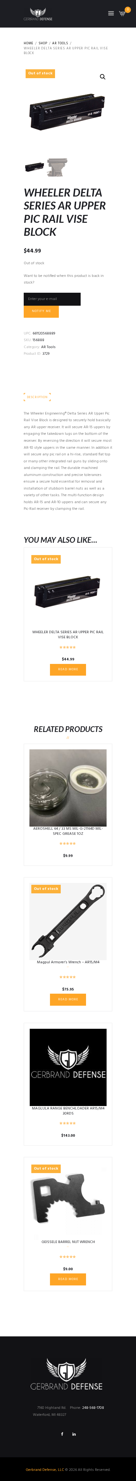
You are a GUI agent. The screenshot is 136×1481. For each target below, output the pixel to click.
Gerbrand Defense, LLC (45, 1470)
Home (29, 43)
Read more (68, 669)
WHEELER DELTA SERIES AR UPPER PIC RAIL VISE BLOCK (68, 635)
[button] (102, 77)
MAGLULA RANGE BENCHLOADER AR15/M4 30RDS (68, 1111)
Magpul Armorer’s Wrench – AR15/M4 (68, 962)
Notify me (41, 311)
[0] (122, 15)
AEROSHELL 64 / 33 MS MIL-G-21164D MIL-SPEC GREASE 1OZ (68, 831)
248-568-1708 (93, 1408)
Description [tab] (37, 397)
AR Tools (60, 43)
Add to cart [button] (68, 787)
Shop (43, 43)
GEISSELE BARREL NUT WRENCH (68, 1242)
